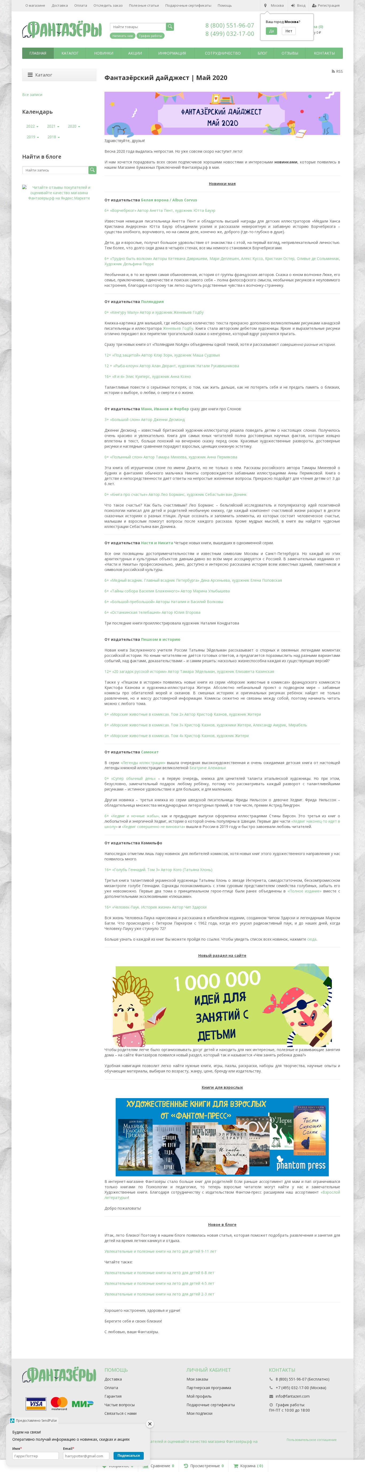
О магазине (35, 5)
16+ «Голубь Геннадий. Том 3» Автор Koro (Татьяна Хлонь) (158, 869)
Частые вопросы (119, 1404)
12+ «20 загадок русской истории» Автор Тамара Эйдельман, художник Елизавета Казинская (189, 671)
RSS (339, 71)
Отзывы (290, 53)
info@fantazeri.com (293, 1396)
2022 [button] (31, 126)
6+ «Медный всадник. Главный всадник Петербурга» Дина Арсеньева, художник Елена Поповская (193, 580)
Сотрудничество (223, 53)
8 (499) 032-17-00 (229, 33)
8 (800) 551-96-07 (229, 25)
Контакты (324, 53)
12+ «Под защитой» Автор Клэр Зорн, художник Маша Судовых (162, 355)
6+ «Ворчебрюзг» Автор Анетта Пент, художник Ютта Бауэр (159, 210)
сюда (311, 939)
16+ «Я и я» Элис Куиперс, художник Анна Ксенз (147, 376)
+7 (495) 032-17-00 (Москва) (301, 1387)
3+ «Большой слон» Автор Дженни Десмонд (144, 419)
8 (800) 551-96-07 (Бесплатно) (302, 1379)
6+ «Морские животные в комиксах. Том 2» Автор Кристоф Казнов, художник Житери (182, 714)
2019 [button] (31, 136)
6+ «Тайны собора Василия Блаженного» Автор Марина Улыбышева (167, 590)
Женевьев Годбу (178, 328)
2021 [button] (52, 126)
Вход (301, 5)
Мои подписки (199, 1413)
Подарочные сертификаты (188, 5)
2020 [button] (72, 126)
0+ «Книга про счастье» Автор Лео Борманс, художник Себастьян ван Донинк (175, 494)
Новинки (103, 53)
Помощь (225, 5)
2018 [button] (52, 136)
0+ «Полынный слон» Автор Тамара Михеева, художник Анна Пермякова (170, 456)
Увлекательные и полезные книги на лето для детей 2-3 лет (159, 1294)
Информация (172, 53)
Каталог (70, 53)
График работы (150, 36)
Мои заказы (197, 1379)
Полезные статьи (144, 5)
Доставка (60, 5)
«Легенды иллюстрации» (143, 762)
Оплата (80, 5)
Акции (135, 53)
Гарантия (113, 1396)
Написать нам (122, 36)
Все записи (32, 94)
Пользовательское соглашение (312, 1439)
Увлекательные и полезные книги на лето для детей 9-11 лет (160, 1251)
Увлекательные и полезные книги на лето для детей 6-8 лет (159, 1272)
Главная (37, 53)
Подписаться (129, 1456)
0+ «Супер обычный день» (130, 778)
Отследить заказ (108, 5)
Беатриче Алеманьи (207, 767)
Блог (262, 53)
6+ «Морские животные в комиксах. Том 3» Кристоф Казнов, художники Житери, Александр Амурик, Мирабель (205, 724)
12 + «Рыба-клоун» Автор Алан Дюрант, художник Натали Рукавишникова (171, 365)
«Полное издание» (305, 891)
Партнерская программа (209, 1387)
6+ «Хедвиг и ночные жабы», (132, 815)
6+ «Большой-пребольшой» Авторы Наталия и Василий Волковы (163, 601)
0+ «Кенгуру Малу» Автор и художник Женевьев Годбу (154, 312)
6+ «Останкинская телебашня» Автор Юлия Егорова (152, 612)
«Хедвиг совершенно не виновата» (153, 826)
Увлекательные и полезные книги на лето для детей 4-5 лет (159, 1283)
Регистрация (329, 5)
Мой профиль (199, 1396)
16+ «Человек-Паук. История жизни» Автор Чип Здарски (155, 907)
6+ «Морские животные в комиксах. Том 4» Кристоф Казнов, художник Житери (176, 735)
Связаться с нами (120, 1413)
